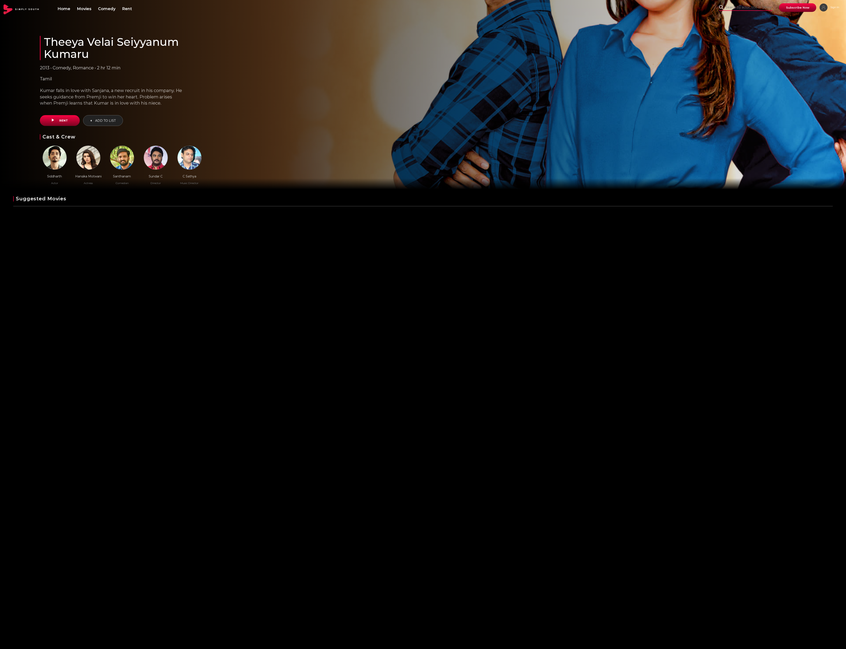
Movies (84, 8)
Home (64, 8)
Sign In (834, 7)
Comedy (106, 8)
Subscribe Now (797, 7)
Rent (127, 8)
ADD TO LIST (103, 121)
